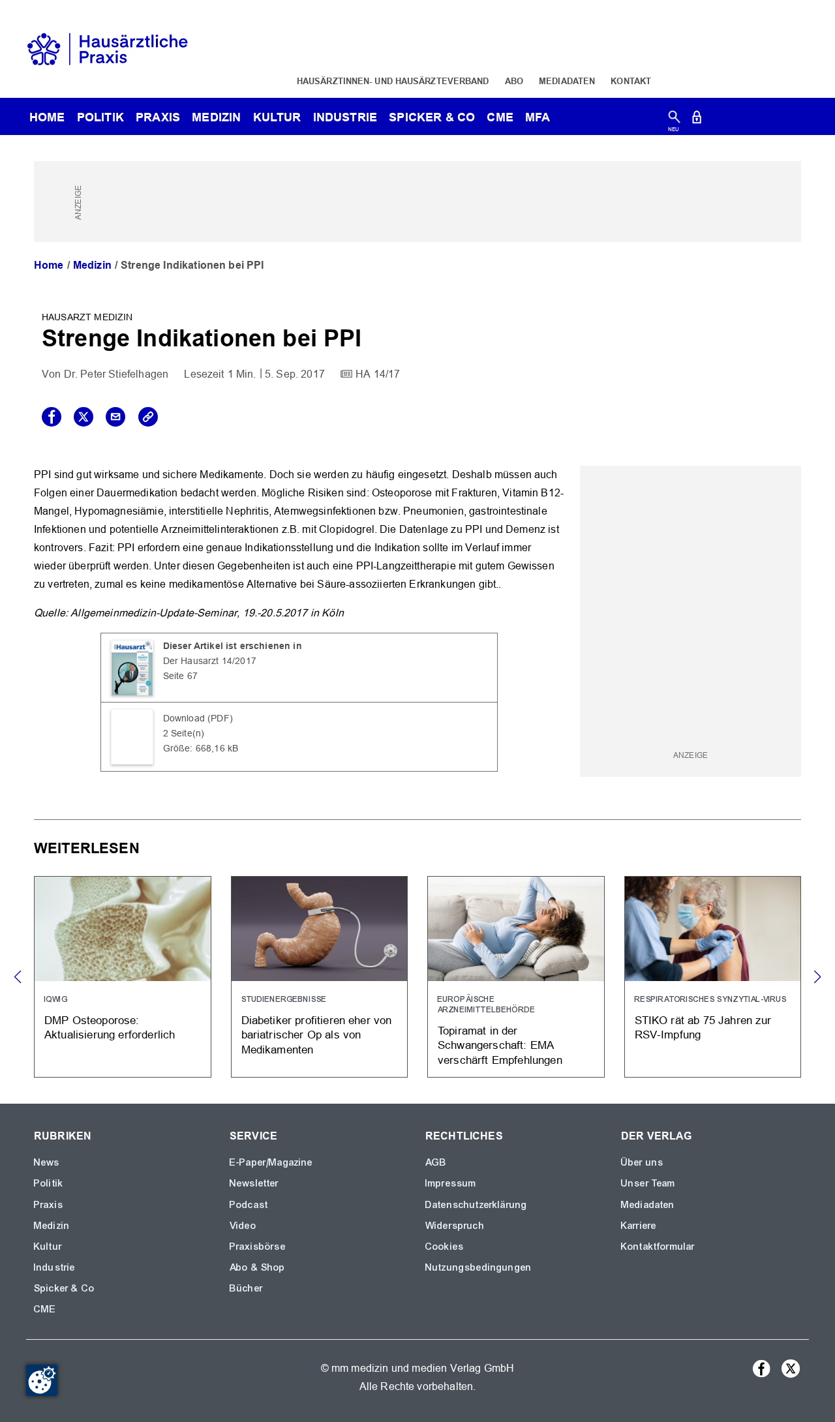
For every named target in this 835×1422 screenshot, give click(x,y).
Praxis (158, 117)
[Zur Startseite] (107, 47)
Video (243, 1226)
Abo (514, 81)
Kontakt (631, 81)
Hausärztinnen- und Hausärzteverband (393, 81)
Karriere (638, 1226)
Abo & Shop (258, 1267)
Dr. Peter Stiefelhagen (116, 374)
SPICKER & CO (432, 117)
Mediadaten (567, 81)
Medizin (216, 117)
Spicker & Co (64, 1288)
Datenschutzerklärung (476, 1205)
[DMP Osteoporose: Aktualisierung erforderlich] (122, 977)
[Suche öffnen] (674, 119)
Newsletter (254, 1183)
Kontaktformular (658, 1246)
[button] (817, 977)
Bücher (246, 1288)
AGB (436, 1162)
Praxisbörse (258, 1246)
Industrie (345, 117)
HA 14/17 (378, 374)
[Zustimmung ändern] (41, 1380)
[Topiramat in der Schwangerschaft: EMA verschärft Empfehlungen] (516, 977)
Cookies (444, 1246)
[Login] (697, 119)
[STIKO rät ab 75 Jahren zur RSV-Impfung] (713, 977)
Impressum (450, 1183)
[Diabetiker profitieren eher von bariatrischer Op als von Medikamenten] (319, 977)
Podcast (249, 1205)
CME (500, 117)
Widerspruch (455, 1226)
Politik (100, 117)
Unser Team (648, 1183)
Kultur (277, 117)
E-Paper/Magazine (271, 1162)
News (47, 1162)
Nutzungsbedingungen (478, 1267)
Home (49, 265)
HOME (47, 117)
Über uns (642, 1162)
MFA (537, 117)
